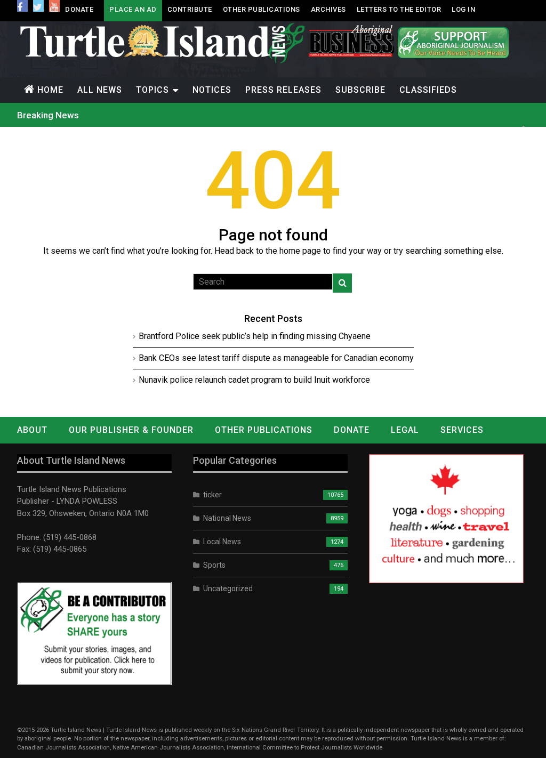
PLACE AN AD (133, 9)
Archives (328, 9)
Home (50, 90)
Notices (211, 90)
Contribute (189, 9)
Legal (405, 430)
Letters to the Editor (399, 9)
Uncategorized (228, 588)
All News (99, 90)
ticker (212, 494)
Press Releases (283, 90)
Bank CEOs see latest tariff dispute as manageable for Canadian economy (276, 358)
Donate (79, 9)
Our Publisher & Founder (131, 430)
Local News (222, 541)
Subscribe (360, 90)
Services (462, 430)
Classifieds (428, 90)
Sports (214, 565)
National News (227, 518)
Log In (463, 9)
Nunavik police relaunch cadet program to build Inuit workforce (254, 380)
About (32, 430)
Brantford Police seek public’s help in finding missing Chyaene (255, 336)
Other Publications (261, 9)
